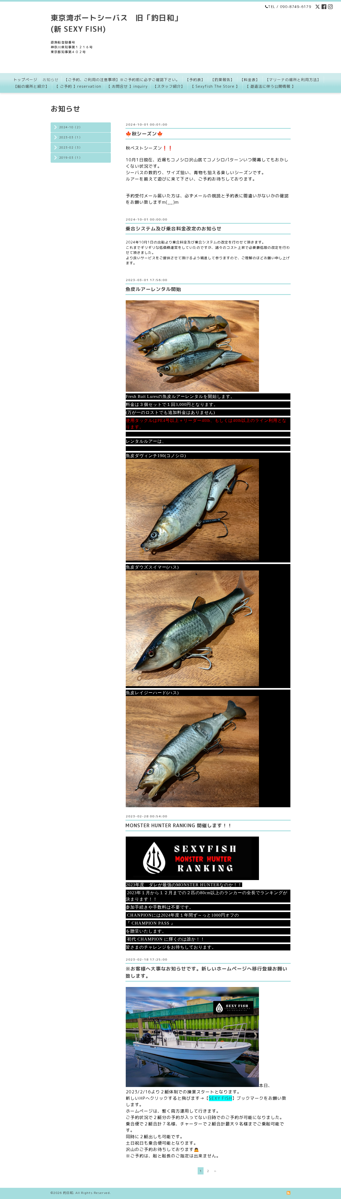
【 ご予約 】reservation (78, 86)
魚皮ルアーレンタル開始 (153, 289)
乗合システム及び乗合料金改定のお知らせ (173, 228)
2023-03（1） (70, 137)
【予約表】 (195, 79)
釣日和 (68, 1192)
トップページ (25, 79)
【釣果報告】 (222, 79)
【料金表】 (250, 79)
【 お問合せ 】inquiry (127, 86)
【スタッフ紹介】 (169, 86)
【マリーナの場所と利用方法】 (293, 79)
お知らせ (51, 79)
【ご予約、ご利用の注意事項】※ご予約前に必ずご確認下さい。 (122, 79)
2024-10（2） (70, 127)
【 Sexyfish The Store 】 (215, 86)
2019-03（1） (70, 157)
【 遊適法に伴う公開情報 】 (270, 86)
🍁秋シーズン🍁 (144, 133)
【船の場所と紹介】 (31, 86)
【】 (220, 1098)
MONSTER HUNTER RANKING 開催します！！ (178, 825)
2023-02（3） (70, 147)
